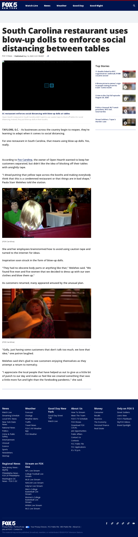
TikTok (117, 523)
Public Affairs (76, 434)
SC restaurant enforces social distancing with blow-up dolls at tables (36, 113)
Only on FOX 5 (125, 408)
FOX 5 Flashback (124, 418)
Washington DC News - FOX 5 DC (9, 479)
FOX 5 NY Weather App (33, 429)
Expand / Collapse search (134, 6)
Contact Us (76, 437)
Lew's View (122, 415)
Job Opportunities (78, 431)
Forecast (29, 412)
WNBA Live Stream (33, 505)
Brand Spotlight (124, 425)
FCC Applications (78, 447)
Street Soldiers (123, 412)
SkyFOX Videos (123, 422)
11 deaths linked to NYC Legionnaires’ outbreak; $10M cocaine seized (108, 73)
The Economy (100, 422)
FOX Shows (76, 422)
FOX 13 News (7, 56)
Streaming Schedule (10, 415)
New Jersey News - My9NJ (10, 468)
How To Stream (78, 412)
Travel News (30, 425)
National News (8, 427)
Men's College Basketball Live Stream (31, 491)
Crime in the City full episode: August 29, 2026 (107, 96)
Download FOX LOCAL (77, 426)
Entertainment (8, 439)
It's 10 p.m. (76, 450)
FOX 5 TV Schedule (79, 418)
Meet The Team (78, 415)
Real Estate (99, 428)
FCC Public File (77, 443)
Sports (5, 449)
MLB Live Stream (32, 479)
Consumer (98, 412)
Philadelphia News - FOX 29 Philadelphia (10, 474)
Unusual (5, 443)
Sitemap (5, 456)
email (134, 523)
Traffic (28, 422)
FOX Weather (31, 434)
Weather (30, 408)
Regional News (11, 463)
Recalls (97, 415)
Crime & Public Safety (8, 435)
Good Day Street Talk (55, 416)
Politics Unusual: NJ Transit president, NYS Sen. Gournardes (106, 109)
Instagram (112, 523)
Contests (75, 440)
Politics (5, 431)
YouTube (123, 523)
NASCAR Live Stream (34, 482)
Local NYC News (9, 418)
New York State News (9, 423)
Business (98, 418)
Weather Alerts (31, 418)
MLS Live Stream (32, 508)
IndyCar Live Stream (34, 486)
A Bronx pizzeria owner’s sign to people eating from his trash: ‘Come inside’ (108, 85)
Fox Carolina (25, 159)
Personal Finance (101, 425)
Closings (28, 415)
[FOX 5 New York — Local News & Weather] (11, 5)
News (5, 408)
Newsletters (7, 452)
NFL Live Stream (32, 470)
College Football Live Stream (34, 475)
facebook (107, 523)
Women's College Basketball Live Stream (32, 499)
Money (98, 408)
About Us (76, 408)
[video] (129, 74)
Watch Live (7, 412)
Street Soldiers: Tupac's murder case (105, 120)
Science (5, 446)
